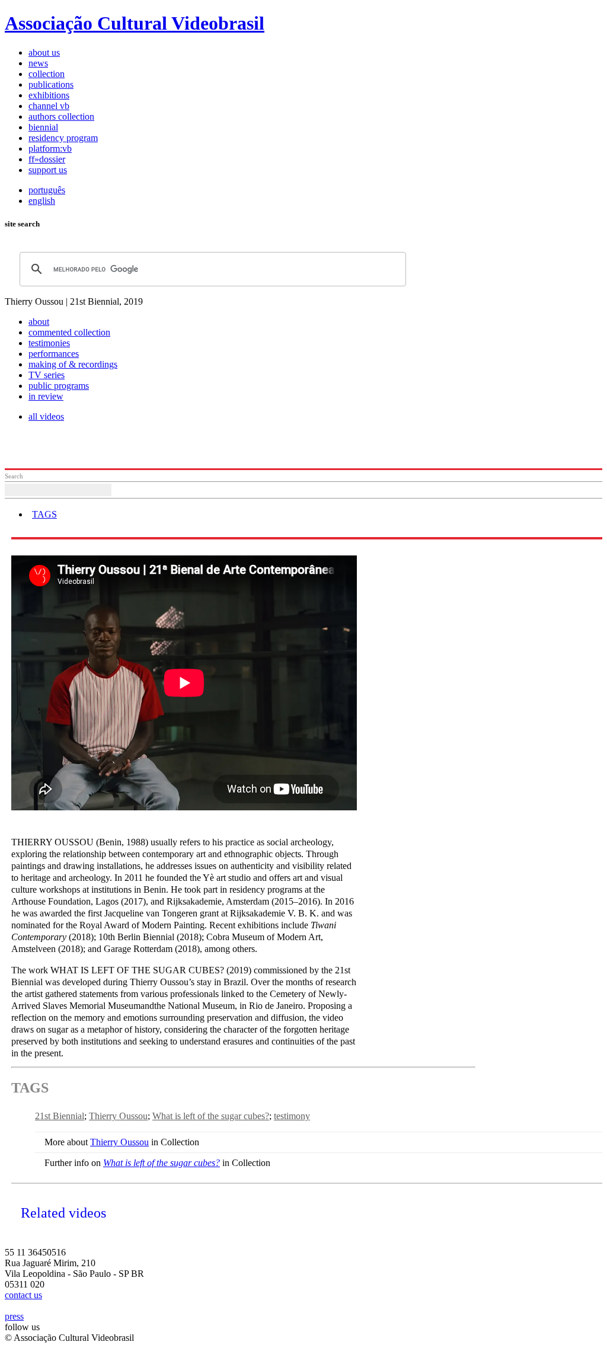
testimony (292, 1116)
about (38, 322)
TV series (46, 375)
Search (14, 476)
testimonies (49, 343)
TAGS (44, 514)
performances (53, 354)
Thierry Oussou (118, 1116)
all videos (46, 416)
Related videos (63, 1213)
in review (45, 396)
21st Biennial (59, 1116)
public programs (58, 386)
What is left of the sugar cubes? (210, 1116)
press (14, 1316)
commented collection (69, 332)
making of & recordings (72, 364)
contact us (23, 1295)
